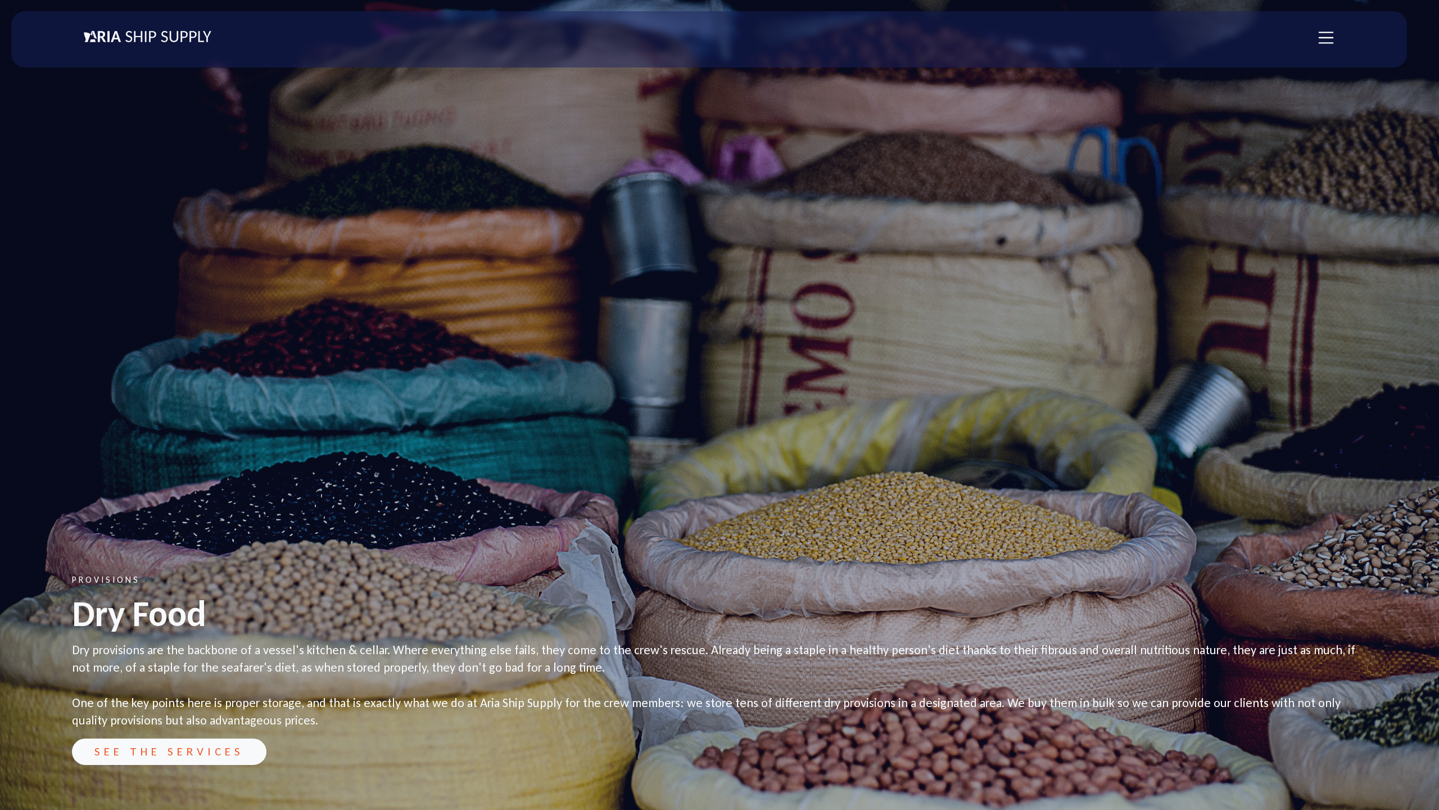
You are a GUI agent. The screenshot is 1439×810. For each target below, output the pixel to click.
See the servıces (169, 751)
